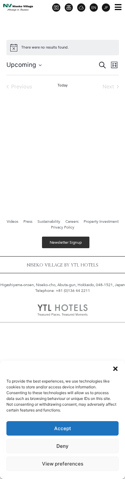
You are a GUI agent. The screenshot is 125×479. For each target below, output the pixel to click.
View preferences (62, 464)
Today (62, 85)
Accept (62, 428)
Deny (62, 446)
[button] (115, 369)
